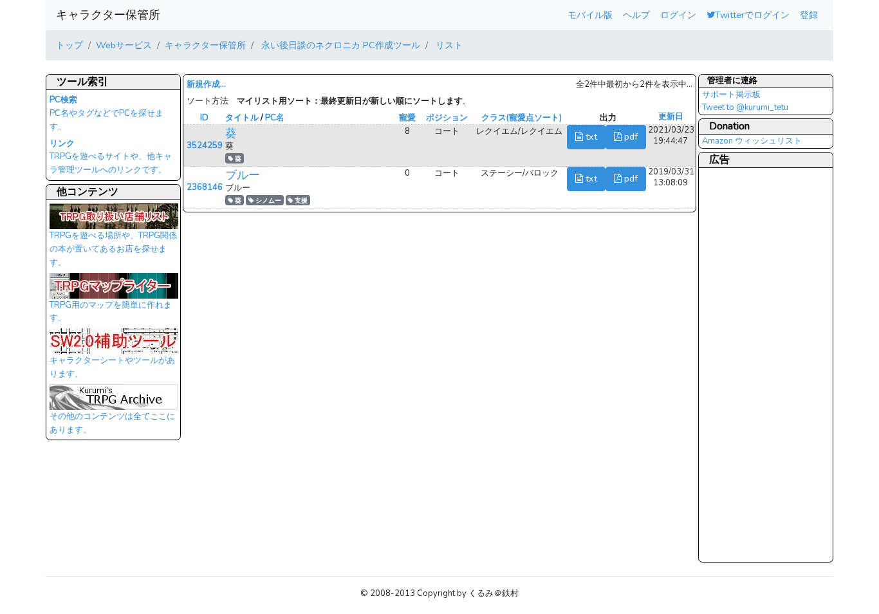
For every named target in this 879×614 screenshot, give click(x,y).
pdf (630, 136)
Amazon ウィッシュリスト (752, 141)
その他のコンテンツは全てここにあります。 (112, 423)
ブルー (242, 175)
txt (590, 136)
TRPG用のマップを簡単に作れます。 (111, 311)
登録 (809, 14)
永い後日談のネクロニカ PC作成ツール (339, 45)
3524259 (205, 145)
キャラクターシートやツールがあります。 (112, 367)
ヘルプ (636, 14)
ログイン (678, 14)
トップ (69, 45)
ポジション (447, 118)
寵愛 (407, 118)
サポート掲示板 (731, 94)
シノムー (267, 200)
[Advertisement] (753, 364)
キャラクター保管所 (108, 15)
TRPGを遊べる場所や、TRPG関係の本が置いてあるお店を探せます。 (113, 249)
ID (204, 118)
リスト (448, 45)
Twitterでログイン (752, 14)
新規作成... (206, 84)
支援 (300, 200)
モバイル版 (590, 14)
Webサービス (124, 45)
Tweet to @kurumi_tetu (745, 107)
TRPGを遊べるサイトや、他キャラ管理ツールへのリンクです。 (111, 157)
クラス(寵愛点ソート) (521, 118)
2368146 (205, 187)
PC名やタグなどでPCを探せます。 (106, 113)
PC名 (274, 118)
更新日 (670, 116)
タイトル (242, 118)
